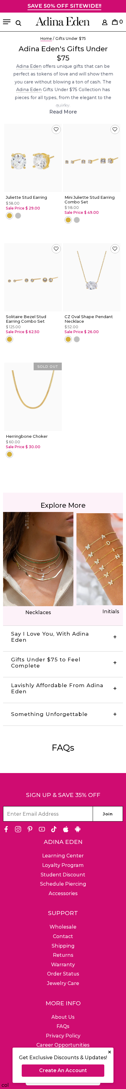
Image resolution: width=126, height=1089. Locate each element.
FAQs (63, 1026)
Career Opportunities (63, 1045)
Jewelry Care (63, 983)
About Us (63, 1017)
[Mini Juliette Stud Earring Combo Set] (91, 158)
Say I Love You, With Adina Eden (50, 637)
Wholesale (63, 927)
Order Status (63, 974)
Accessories (63, 893)
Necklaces (38, 612)
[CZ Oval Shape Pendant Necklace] (91, 277)
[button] (56, 129)
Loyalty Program (63, 865)
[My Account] (104, 23)
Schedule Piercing (63, 884)
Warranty (63, 965)
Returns (63, 955)
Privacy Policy (63, 1036)
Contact (63, 936)
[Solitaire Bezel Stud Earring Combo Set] (33, 277)
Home (46, 38)
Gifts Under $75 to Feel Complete (45, 662)
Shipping (63, 946)
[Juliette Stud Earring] (33, 158)
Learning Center (63, 856)
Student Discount (63, 875)
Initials (110, 611)
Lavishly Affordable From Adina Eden (57, 688)
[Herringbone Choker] (33, 397)
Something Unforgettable (49, 714)
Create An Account (63, 1070)
